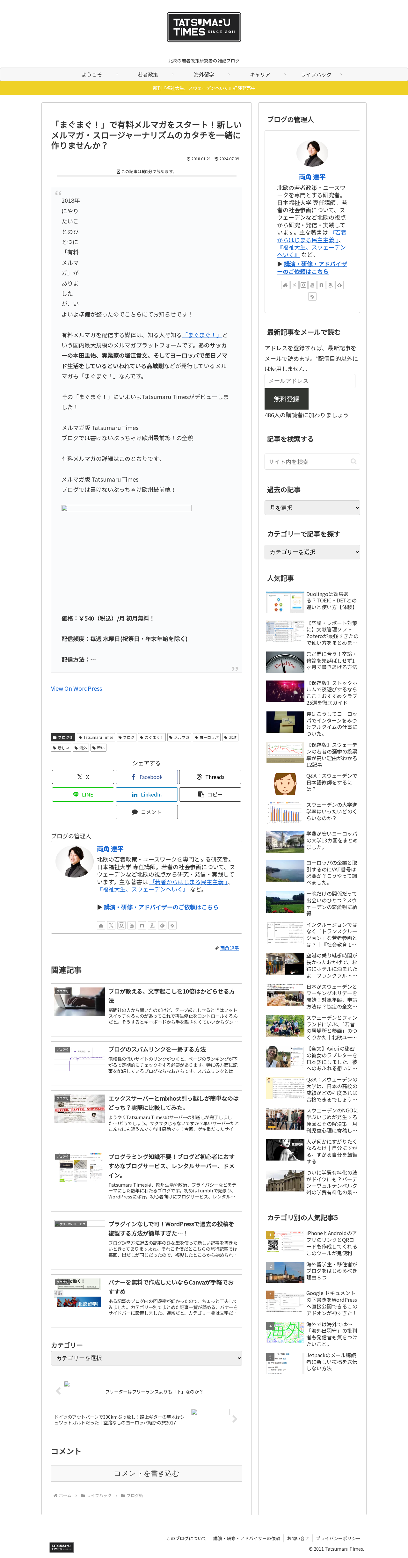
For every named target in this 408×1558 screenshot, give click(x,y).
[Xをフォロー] (111, 925)
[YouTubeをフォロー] (131, 925)
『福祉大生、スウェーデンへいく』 (143, 889)
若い (101, 747)
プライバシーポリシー (338, 1538)
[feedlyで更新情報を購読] (162, 925)
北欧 (233, 737)
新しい (63, 747)
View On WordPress (76, 688)
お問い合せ (298, 1538)
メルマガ (181, 737)
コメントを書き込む (146, 1473)
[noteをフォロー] (142, 925)
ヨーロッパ (209, 737)
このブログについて (186, 1538)
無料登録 (286, 398)
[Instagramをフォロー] (121, 925)
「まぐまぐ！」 (202, 335)
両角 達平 (110, 848)
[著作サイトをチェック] (101, 925)
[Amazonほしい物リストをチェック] (152, 925)
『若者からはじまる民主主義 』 (188, 881)
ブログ (129, 737)
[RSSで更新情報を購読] (172, 925)
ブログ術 (65, 737)
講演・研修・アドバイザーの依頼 (246, 1538)
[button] (210, 794)
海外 (83, 747)
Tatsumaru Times (98, 737)
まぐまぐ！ (154, 737)
